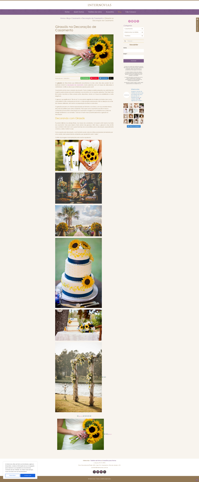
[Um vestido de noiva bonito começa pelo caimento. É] (131, 105)
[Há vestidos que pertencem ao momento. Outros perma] (131, 111)
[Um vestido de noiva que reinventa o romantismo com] (131, 116)
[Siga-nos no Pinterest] (97, 471)
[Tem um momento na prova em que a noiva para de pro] (136, 105)
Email (125, 53)
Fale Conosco (131, 12)
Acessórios (110, 12)
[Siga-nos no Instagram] (94, 471)
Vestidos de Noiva (95, 460)
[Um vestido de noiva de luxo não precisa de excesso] (141, 105)
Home (67, 12)
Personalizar (12, 475)
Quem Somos (79, 12)
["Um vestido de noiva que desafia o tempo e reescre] (136, 111)
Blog (119, 12)
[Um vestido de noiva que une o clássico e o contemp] (136, 121)
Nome (125, 47)
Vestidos (127, 36)
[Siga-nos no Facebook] (101, 471)
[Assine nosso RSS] (104, 471)
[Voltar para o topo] (197, 480)
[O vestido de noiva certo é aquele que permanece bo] (125, 105)
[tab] (133, 28)
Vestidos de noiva (95, 12)
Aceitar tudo (27, 475)
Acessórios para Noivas (109, 460)
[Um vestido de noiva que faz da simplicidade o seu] (125, 116)
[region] (20, 470)
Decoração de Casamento (92, 18)
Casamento (75, 18)
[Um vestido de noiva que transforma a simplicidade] (136, 116)
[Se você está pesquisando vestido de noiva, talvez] (125, 111)
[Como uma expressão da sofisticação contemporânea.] (141, 121)
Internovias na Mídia (131, 32)
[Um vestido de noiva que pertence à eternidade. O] (141, 111)
